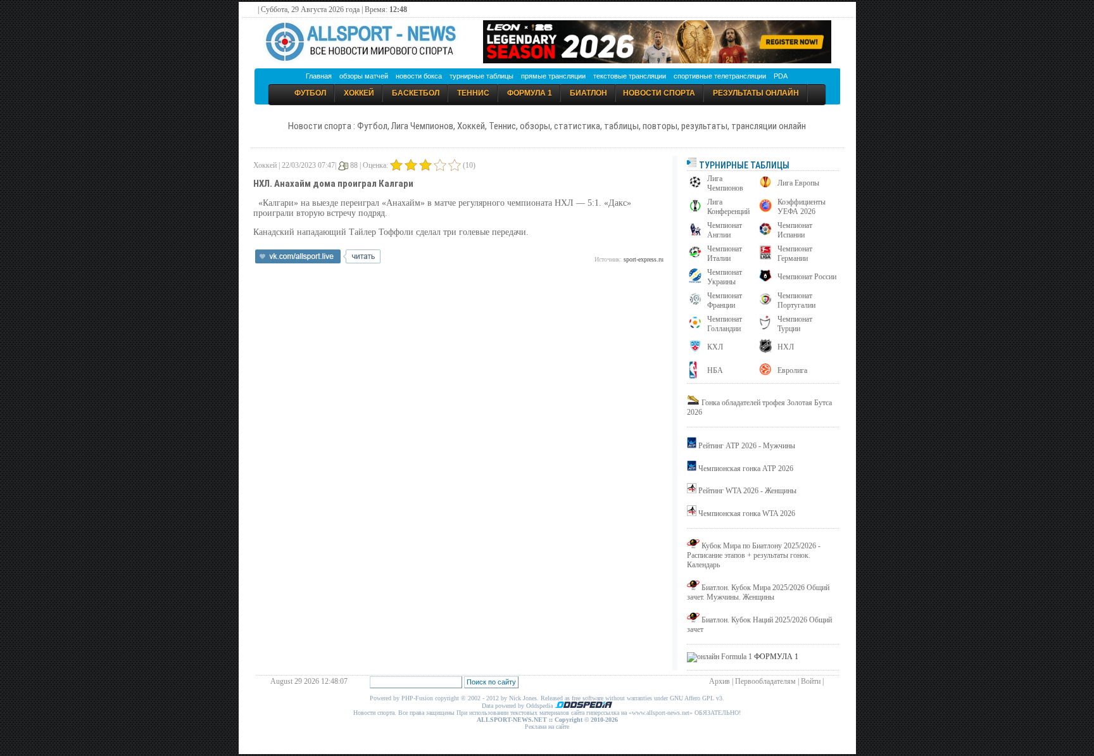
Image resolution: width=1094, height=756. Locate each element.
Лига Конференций (728, 207)
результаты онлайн (756, 93)
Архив (719, 681)
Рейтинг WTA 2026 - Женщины (747, 490)
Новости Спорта (659, 93)
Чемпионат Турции (794, 324)
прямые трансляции (553, 76)
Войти (810, 681)
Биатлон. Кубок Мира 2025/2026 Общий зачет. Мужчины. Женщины (758, 592)
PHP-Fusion (417, 698)
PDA (781, 76)
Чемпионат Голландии (724, 324)
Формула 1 (529, 93)
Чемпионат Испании (794, 230)
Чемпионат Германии (794, 253)
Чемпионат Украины (724, 277)
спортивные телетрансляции (720, 76)
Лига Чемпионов (725, 183)
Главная (319, 76)
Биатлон (588, 93)
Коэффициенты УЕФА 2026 (801, 207)
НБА (715, 370)
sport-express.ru (643, 259)
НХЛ (785, 347)
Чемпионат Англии (724, 230)
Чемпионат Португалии (796, 300)
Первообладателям (765, 681)
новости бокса (419, 76)
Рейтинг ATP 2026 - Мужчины (746, 445)
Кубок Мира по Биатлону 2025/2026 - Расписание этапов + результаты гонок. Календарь (753, 555)
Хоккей (359, 93)
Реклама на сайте (547, 726)
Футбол (310, 93)
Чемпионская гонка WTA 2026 (746, 513)
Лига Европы (798, 183)
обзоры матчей (363, 76)
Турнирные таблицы (743, 165)
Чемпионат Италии (724, 253)
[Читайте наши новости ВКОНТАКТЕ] (317, 260)
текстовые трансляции (629, 76)
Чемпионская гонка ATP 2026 (745, 468)
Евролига (792, 370)
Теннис (473, 93)
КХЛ (715, 347)
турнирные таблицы (481, 76)
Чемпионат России (806, 276)
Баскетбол (415, 93)
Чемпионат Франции (724, 300)
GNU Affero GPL (692, 698)
